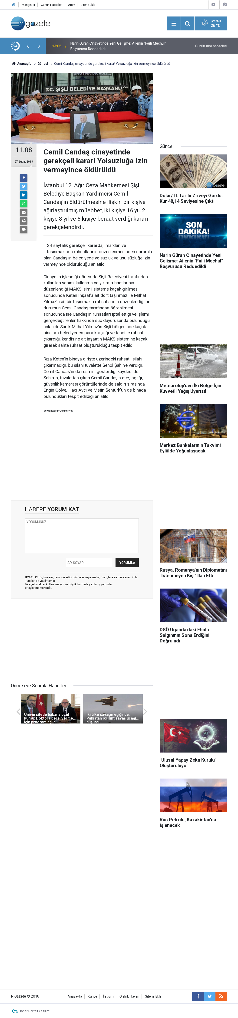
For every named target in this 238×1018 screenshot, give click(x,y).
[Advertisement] (82, 460)
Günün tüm (211, 46)
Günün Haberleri (51, 5)
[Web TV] (213, 4)
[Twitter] (23, 186)
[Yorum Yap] (23, 229)
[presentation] (27, 46)
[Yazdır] (23, 221)
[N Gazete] (30, 23)
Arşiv (71, 5)
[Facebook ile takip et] (198, 996)
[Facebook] (23, 178)
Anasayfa (75, 996)
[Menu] (174, 23)
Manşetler (28, 5)
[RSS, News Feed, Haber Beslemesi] (221, 996)
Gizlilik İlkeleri (129, 996)
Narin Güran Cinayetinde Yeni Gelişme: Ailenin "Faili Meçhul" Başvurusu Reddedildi (118, 46)
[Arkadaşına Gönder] (23, 212)
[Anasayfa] (13, 5)
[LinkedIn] (23, 195)
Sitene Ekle (88, 5)
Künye (92, 996)
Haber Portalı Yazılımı (34, 1011)
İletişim (108, 996)
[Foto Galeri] (224, 4)
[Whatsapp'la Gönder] (23, 203)
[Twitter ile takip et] (209, 996)
